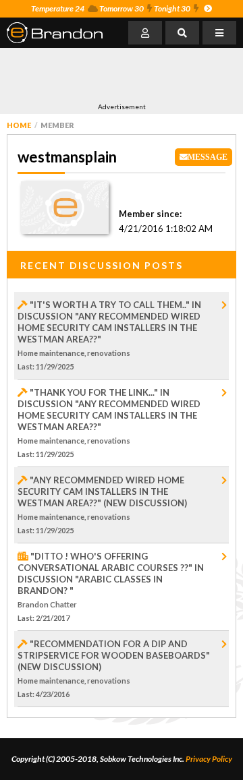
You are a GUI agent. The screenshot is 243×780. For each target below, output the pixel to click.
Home (19, 125)
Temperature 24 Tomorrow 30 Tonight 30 (110, 8)
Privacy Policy (209, 759)
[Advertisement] (115, 75)
